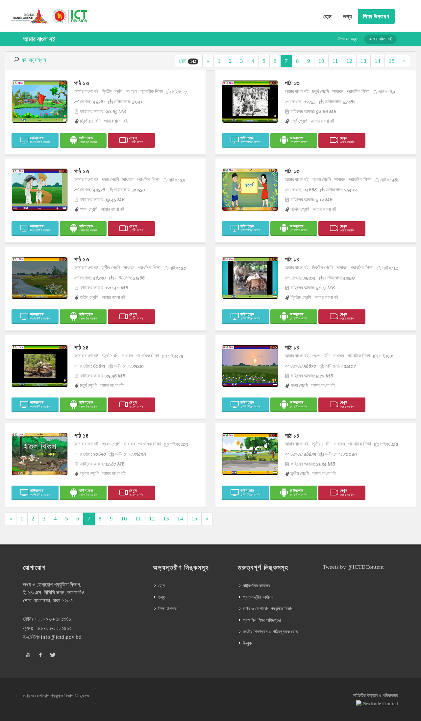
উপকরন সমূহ (347, 38)
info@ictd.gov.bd (61, 637)
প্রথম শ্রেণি (321, 179)
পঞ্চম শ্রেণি (110, 179)
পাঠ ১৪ (292, 259)
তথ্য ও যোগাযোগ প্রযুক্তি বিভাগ (268, 608)
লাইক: (179, 91)
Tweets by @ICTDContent (353, 567)
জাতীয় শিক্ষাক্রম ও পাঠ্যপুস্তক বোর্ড (270, 631)
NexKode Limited (380, 703)
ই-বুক (247, 643)
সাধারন (131, 91)
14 (378, 61)
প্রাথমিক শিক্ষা (151, 91)
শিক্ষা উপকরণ (168, 608)
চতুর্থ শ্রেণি (320, 91)
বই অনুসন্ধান (34, 60)
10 (321, 61)
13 (363, 61)
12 (349, 61)
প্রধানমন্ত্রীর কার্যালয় (258, 597)
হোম (161, 585)
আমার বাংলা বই (86, 91)
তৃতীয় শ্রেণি (111, 267)
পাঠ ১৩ (81, 83)
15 (392, 61)
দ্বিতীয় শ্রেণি (112, 91)
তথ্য (161, 597)
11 (335, 61)
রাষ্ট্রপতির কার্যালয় (256, 585)
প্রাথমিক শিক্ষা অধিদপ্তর (262, 620)
